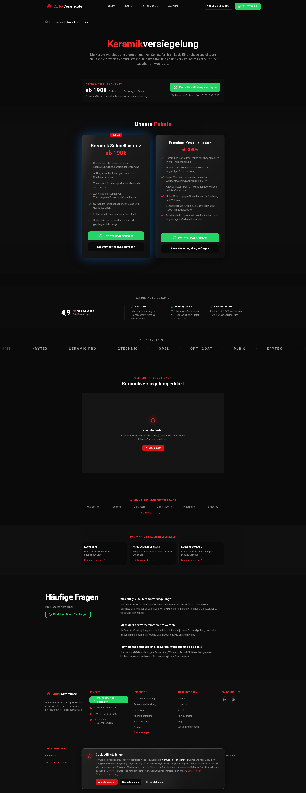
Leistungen (149, 6)
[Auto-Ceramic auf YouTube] (233, 699)
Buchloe (117, 507)
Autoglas (138, 727)
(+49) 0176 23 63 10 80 (105, 714)
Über (127, 6)
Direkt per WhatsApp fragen (70, 614)
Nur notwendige (130, 782)
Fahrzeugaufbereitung (145, 704)
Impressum (183, 704)
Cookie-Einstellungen (188, 726)
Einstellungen (157, 782)
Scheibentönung (142, 721)
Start (111, 6)
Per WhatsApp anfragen (118, 235)
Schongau (213, 507)
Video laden (155, 448)
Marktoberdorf (141, 507)
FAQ (180, 721)
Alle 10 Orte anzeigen (151, 513)
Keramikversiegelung (144, 698)
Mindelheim (189, 507)
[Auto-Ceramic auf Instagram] (225, 699)
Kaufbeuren (93, 507)
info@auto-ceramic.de (105, 707)
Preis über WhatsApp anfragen (198, 87)
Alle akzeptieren (106, 782)
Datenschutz (184, 698)
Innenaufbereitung (143, 716)
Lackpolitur (139, 710)
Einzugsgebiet (185, 716)
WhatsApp (250, 6)
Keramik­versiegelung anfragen (116, 246)
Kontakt (173, 6)
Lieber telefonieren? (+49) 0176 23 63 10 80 (197, 95)
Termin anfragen (218, 6)
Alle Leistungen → (143, 732)
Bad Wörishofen (165, 507)
